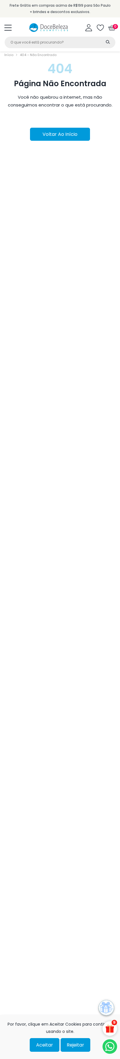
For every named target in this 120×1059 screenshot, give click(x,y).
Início (8, 55)
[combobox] (60, 42)
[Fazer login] (88, 27)
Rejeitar (75, 1045)
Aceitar (44, 1045)
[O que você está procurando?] (107, 41)
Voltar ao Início (60, 134)
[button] (8, 27)
